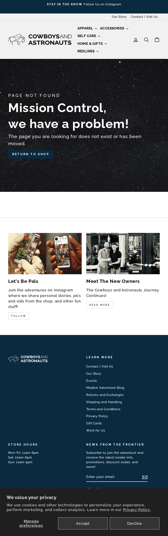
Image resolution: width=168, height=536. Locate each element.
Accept (83, 523)
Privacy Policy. (137, 510)
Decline (134, 523)
